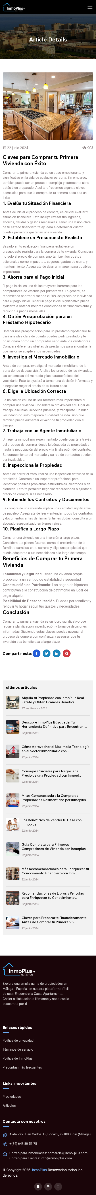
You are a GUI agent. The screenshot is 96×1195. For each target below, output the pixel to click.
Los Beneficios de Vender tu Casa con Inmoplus (52, 822)
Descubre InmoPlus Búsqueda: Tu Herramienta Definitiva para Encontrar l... (54, 724)
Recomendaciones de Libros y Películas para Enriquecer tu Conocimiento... (53, 895)
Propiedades (12, 1097)
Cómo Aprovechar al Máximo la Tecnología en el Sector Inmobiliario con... (56, 749)
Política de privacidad (18, 1041)
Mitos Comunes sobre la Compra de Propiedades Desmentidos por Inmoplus (54, 797)
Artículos (9, 1106)
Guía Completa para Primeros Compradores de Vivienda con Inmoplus (54, 846)
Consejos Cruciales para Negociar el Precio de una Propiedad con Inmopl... (51, 773)
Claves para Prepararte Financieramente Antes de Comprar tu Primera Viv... (54, 920)
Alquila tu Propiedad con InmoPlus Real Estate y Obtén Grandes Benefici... (53, 700)
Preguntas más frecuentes (22, 1067)
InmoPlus (39, 1170)
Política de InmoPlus (18, 1058)
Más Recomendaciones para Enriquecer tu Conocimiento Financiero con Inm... (55, 871)
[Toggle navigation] (90, 7)
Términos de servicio (18, 1049)
